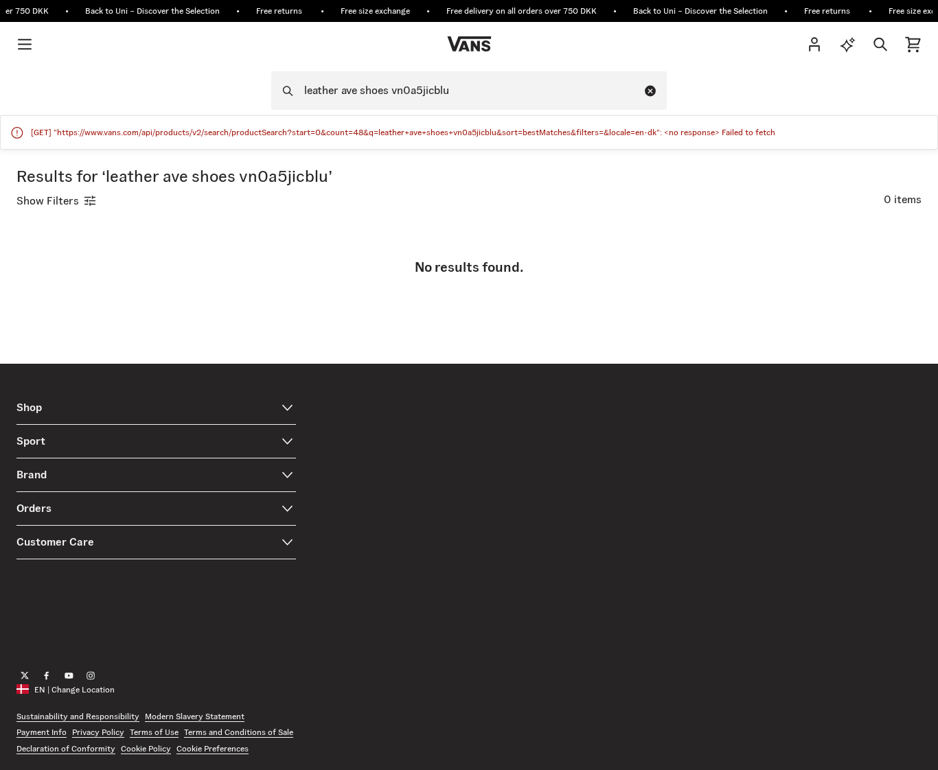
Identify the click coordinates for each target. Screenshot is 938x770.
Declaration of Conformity (65, 748)
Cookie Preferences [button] (212, 748)
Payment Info (41, 732)
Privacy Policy (98, 732)
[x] (24, 676)
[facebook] (46, 676)
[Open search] (880, 43)
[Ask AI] (847, 43)
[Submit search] (283, 90)
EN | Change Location (74, 689)
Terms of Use (154, 732)
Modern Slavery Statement (194, 716)
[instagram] (90, 676)
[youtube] (68, 676)
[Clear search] (650, 90)
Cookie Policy (146, 748)
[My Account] (814, 43)
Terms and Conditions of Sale (238, 732)
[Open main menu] (24, 43)
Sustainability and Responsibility (77, 716)
